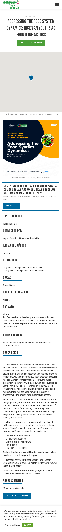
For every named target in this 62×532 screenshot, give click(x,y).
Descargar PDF (11, 205)
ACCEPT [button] (27, 525)
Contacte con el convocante (31, 42)
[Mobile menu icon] (57, 4)
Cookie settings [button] (12, 525)
